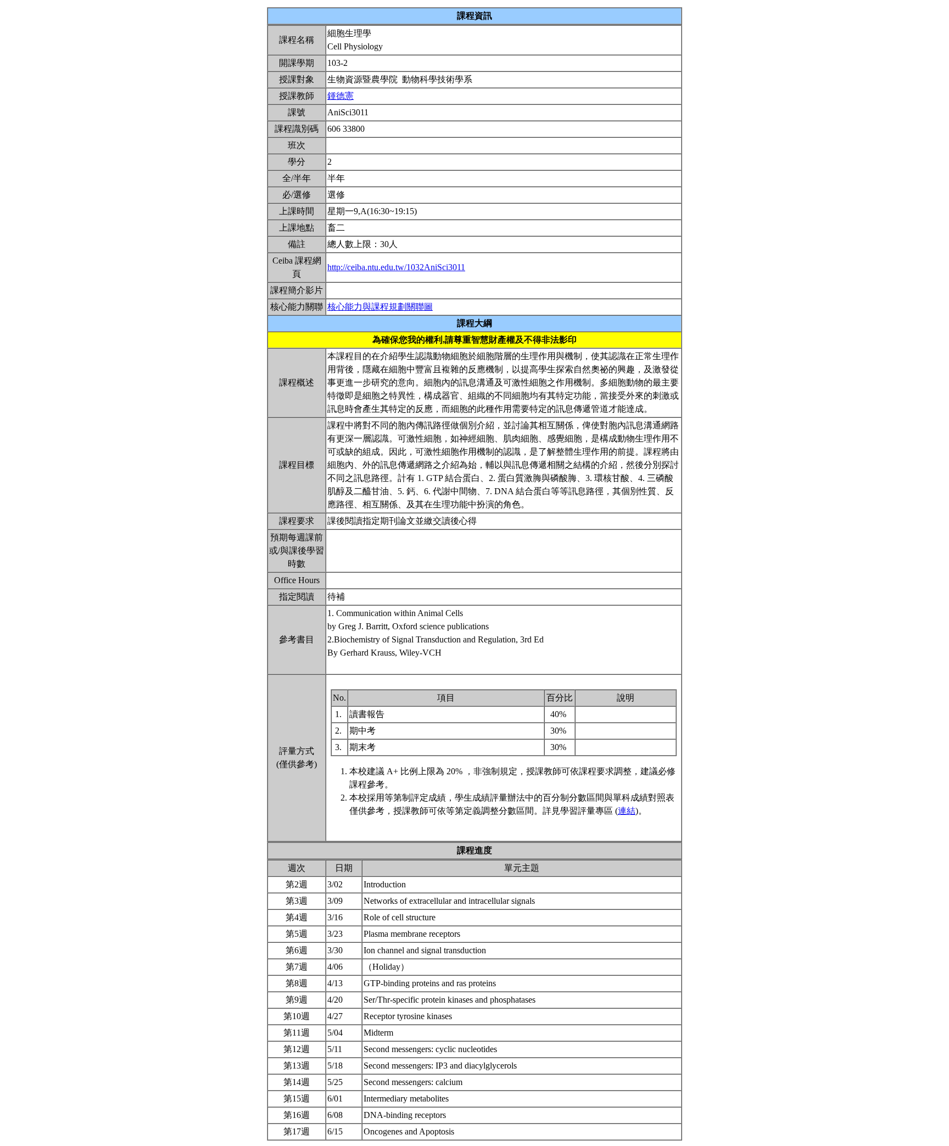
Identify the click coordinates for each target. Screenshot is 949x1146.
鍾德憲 (340, 95)
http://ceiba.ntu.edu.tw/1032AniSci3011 (396, 267)
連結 (626, 810)
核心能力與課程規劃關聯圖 (380, 306)
